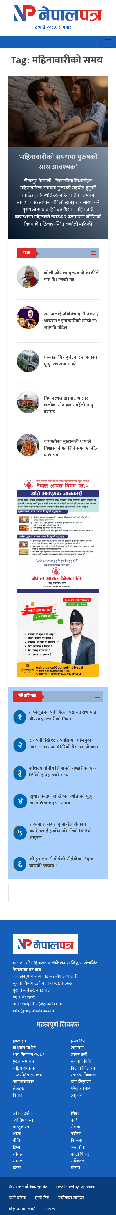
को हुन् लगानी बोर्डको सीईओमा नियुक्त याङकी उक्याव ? (61, 862)
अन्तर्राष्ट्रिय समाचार (28, 1075)
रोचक (75, 1127)
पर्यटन (76, 1134)
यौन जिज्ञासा (81, 1082)
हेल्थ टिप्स (79, 1041)
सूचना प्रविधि (81, 1061)
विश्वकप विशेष (24, 1048)
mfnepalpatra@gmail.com (37, 1004)
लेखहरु (18, 1089)
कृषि (74, 1120)
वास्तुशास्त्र (21, 1127)
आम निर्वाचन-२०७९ (28, 1055)
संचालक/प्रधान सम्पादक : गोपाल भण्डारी (45, 977)
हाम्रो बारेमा (17, 1198)
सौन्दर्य (18, 1154)
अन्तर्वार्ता (78, 1147)
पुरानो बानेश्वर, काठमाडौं (32, 990)
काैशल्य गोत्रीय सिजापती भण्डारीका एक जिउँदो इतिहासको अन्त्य (62, 771)
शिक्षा (75, 1113)
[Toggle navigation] (108, 42)
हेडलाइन (19, 1041)
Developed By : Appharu (75, 1187)
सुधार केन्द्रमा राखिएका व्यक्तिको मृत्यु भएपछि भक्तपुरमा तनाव (61, 799)
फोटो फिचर (80, 1154)
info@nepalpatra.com (33, 1010)
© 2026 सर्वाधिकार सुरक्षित (28, 1187)
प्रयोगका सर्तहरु (71, 1198)
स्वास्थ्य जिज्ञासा (83, 1075)
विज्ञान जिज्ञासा (83, 1068)
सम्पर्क (49, 1209)
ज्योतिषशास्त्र (23, 1120)
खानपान (77, 1048)
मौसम (75, 1168)
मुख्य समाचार (23, 1061)
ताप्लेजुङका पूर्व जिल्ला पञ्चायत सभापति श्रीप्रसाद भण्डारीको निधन (62, 715)
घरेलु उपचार (80, 1089)
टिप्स (16, 1147)
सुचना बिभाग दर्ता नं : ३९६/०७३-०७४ (42, 983)
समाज (18, 1161)
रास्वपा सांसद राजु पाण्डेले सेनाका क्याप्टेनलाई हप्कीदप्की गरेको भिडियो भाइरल (61, 831)
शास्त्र (17, 1134)
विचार (17, 1095)
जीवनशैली (79, 1055)
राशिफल (78, 1161)
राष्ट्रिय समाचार (24, 1068)
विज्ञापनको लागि (22, 1209)
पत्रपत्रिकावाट (23, 1082)
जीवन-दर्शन (22, 1113)
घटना (17, 1168)
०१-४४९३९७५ (24, 997)
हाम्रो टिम (42, 1198)
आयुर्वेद (76, 1095)
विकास (76, 1141)
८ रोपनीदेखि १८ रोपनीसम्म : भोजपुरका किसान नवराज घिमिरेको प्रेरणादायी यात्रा (63, 743)
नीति (16, 1141)
